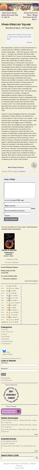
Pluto (2, 319)
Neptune (3, 317)
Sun (2, 286)
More (36, 434)
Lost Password (7, 380)
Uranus (3, 314)
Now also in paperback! (12, 262)
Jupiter (2, 307)
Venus (2, 293)
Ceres (2, 298)
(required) (10, 206)
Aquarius (12, 319)
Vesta (2, 305)
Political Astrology (7, 341)
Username (4, 363)
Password (4, 368)
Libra (11, 293)
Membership (6, 378)
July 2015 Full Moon (8, 443)
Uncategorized (6, 343)
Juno (2, 302)
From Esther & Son (7, 332)
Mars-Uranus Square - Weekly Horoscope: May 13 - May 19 (10, 15)
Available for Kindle (12, 259)
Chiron (2, 312)
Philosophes (5, 339)
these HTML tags (18, 200)
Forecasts (22, 171)
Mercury (3, 290)
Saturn (2, 310)
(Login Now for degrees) (31, 281)
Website (7, 215)
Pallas (2, 300)
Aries (11, 300)
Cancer (12, 295)
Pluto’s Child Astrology (22, 463)
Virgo (11, 286)
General (4, 334)
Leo (11, 290)
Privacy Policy (19, 468)
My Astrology (6, 336)
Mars (2, 295)
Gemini (12, 314)
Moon (2, 288)
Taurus (12, 312)
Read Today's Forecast (16, 167)
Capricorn (12, 288)
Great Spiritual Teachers (10, 441)
